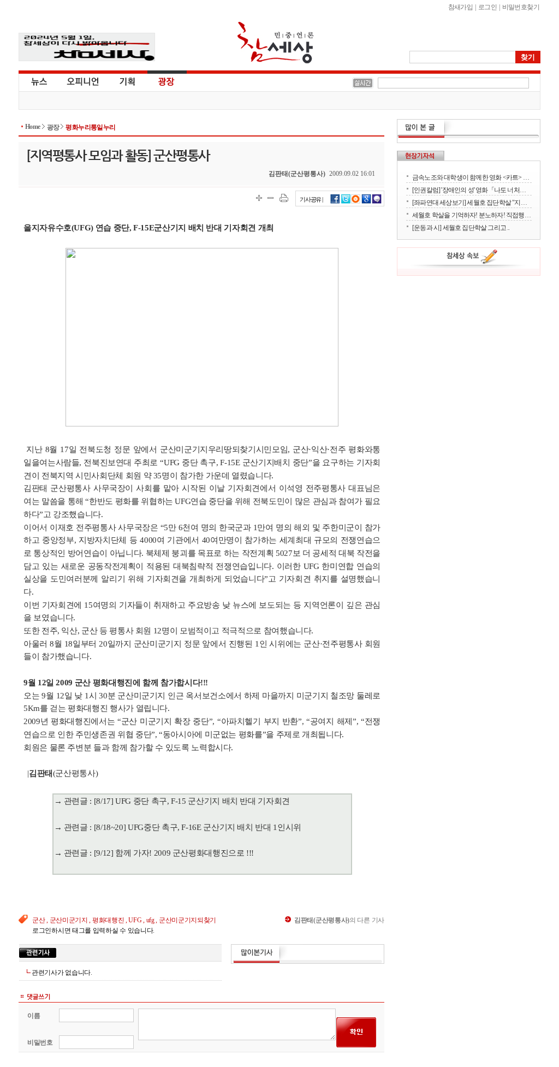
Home (32, 127)
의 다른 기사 (339, 920)
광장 (158, 80)
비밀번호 (40, 1042)
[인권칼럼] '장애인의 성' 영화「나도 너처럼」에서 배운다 (472, 189)
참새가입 (460, 7)
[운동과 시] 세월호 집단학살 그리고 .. (461, 227)
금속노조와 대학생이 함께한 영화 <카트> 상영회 (472, 177)
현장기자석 (420, 156)
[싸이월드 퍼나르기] (356, 202)
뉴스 (38, 80)
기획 (127, 80)
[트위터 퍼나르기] (346, 202)
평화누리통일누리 (90, 127)
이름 (33, 1015)
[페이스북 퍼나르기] (335, 202)
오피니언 (83, 80)
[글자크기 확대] (259, 198)
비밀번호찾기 (520, 7)
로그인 (487, 7)
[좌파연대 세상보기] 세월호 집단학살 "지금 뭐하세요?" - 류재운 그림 (472, 202)
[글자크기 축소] (270, 198)
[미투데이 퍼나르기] (377, 202)
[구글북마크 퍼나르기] (366, 202)
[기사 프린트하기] (284, 198)
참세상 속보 (472, 258)
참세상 (275, 42)
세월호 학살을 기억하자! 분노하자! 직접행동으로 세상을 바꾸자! (472, 214)
